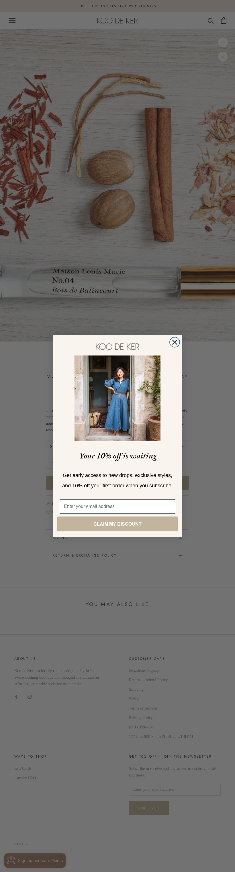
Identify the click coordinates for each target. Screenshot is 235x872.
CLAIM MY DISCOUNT (117, 524)
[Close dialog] (175, 342)
